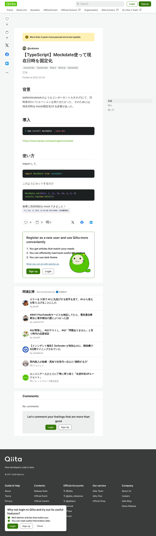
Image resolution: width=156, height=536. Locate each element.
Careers (126, 496)
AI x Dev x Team (132, 9)
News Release (129, 506)
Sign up (26, 526)
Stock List (21, 10)
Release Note (40, 491)
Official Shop (99, 501)
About (8, 491)
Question (35, 10)
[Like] (7, 18)
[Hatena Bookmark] (7, 63)
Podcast (67, 516)
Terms (8, 496)
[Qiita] (11, 4)
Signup (145, 4)
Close (40, 526)
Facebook (68, 506)
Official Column (71, 9)
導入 (110, 105)
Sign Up (65, 427)
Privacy (8, 501)
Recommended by (46, 292)
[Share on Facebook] (7, 54)
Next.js (61, 67)
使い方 (111, 109)
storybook (73, 67)
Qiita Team (98, 491)
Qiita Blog (126, 501)
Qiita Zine (97, 496)
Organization (91, 10)
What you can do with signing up (42, 264)
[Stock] (7, 32)
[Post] (7, 45)
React (53, 67)
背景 (110, 101)
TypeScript (42, 67)
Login (132, 4)
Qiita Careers (110, 9)
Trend (10, 10)
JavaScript (28, 67)
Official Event (50, 10)
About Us (126, 491)
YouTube (67, 511)
